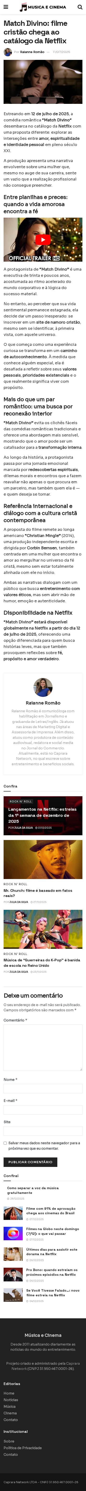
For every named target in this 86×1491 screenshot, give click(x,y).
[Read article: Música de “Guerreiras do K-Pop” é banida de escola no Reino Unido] (43, 929)
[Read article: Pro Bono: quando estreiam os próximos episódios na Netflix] (13, 1274)
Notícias (11, 1400)
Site (7, 1122)
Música (10, 1406)
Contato (11, 1420)
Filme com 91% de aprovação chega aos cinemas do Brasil (50, 1210)
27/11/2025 (39, 902)
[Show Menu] (6, 7)
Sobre (9, 1441)
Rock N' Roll (21, 801)
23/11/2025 (39, 971)
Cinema (10, 1413)
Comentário (15, 1020)
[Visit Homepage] (43, 7)
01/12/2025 (45, 827)
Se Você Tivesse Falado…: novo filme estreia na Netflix (53, 1292)
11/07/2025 (61, 52)
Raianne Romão (32, 52)
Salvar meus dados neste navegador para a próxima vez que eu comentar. (44, 1145)
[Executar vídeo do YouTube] (43, 240)
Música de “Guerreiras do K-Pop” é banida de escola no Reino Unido (42, 963)
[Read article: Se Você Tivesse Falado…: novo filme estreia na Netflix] (13, 1295)
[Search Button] (80, 7)
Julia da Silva (23, 827)
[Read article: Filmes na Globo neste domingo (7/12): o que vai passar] (13, 1233)
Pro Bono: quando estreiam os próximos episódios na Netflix (51, 1272)
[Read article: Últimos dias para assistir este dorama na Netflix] (13, 1254)
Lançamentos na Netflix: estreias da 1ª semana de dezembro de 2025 (42, 815)
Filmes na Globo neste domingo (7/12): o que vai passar (52, 1231)
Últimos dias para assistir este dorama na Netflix (51, 1251)
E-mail (11, 1100)
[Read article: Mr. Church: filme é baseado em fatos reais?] (43, 859)
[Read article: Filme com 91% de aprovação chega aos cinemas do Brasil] (13, 1213)
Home (9, 1393)
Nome (11, 1079)
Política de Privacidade (23, 1448)
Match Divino (57, 120)
